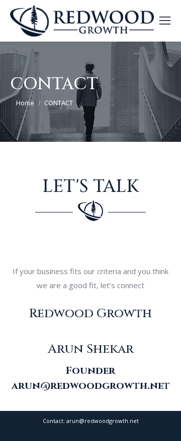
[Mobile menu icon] (165, 21)
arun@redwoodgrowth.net (91, 385)
